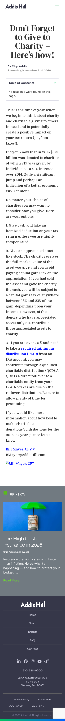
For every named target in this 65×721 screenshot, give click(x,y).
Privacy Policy (21, 699)
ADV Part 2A (16, 705)
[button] (57, 7)
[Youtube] (39, 661)
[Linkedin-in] (19, 661)
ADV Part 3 (38, 705)
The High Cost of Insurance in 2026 (22, 542)
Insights (32, 632)
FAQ (32, 640)
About (32, 623)
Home (32, 615)
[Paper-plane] (46, 661)
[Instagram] (33, 661)
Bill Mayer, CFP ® (20, 449)
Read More (11, 580)
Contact (32, 649)
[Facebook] (26, 661)
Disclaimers (44, 699)
